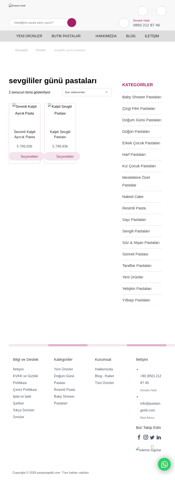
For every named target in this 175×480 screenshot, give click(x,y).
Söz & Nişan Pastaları (141, 243)
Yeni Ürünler (132, 277)
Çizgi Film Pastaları (138, 108)
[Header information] (161, 11)
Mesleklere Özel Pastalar (136, 181)
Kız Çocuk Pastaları (139, 166)
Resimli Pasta (134, 208)
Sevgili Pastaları (136, 231)
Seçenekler (29, 156)
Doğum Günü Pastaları (141, 120)
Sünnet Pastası (135, 254)
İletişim (18, 369)
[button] (69, 22)
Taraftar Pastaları (137, 266)
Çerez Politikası (25, 389)
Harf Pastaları (134, 154)
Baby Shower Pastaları (141, 97)
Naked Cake (132, 197)
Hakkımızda (104, 369)
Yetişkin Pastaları (137, 289)
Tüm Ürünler (104, 383)
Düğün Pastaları (136, 131)
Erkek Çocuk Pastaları (141, 143)
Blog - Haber (104, 376)
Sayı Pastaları (134, 220)
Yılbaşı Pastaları (136, 300)
